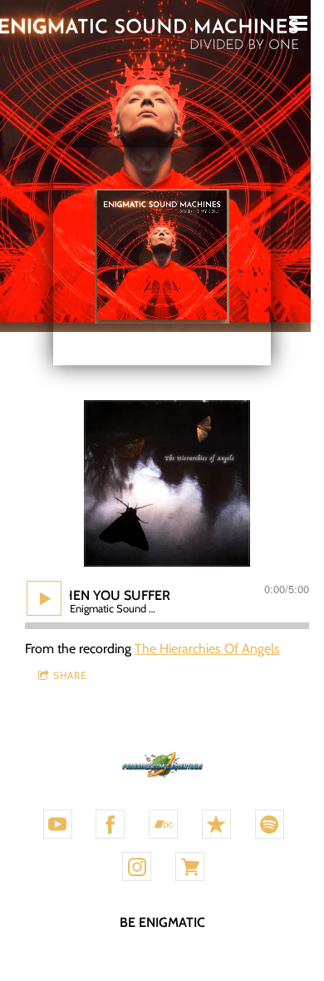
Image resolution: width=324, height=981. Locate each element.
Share (70, 675)
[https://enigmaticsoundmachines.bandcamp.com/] (163, 824)
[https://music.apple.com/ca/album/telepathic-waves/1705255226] (216, 824)
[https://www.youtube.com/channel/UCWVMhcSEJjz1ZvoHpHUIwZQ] (57, 824)
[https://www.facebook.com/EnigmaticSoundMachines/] (110, 824)
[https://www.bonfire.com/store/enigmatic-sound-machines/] (189, 866)
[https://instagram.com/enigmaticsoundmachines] (136, 866)
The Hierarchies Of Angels (207, 648)
